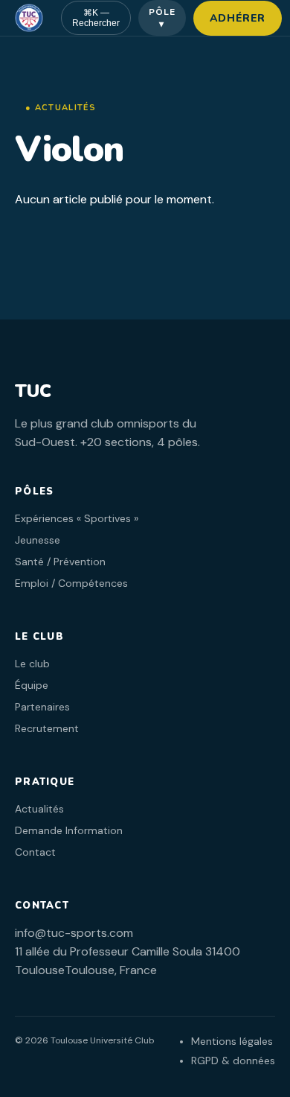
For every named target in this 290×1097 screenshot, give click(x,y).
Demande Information (69, 830)
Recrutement (47, 728)
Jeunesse (37, 540)
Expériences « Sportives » (76, 518)
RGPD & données (233, 1060)
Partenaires (42, 706)
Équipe (31, 685)
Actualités (39, 808)
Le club (32, 663)
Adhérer (237, 18)
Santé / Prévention (60, 561)
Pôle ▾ (162, 18)
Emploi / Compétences (71, 583)
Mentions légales (232, 1041)
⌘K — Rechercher (96, 17)
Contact (35, 852)
